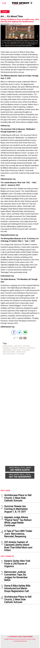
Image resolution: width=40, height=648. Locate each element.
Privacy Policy (31, 639)
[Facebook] (13, 332)
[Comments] (25, 332)
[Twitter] (19, 332)
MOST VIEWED (5, 490)
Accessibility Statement (20, 641)
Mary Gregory (5, 24)
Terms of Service (21, 639)
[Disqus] (20, 382)
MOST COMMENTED (7, 556)
